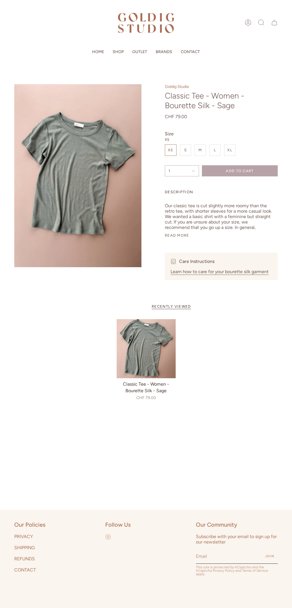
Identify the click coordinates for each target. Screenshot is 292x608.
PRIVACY (23, 536)
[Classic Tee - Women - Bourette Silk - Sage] (146, 348)
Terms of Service (255, 571)
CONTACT (25, 570)
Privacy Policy (223, 571)
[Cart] (274, 22)
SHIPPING (24, 547)
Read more (177, 235)
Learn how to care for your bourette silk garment (220, 271)
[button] (261, 22)
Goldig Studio (177, 86)
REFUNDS (24, 558)
